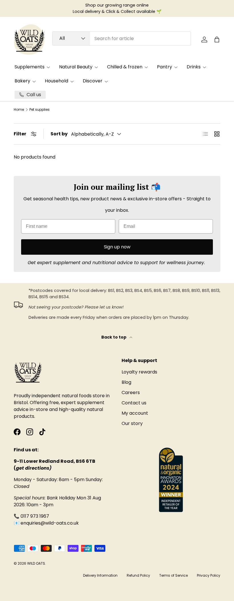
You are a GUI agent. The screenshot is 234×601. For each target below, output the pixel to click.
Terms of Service (173, 575)
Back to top (114, 337)
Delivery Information (100, 575)
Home (19, 109)
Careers (131, 392)
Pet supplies (39, 109)
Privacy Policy (208, 575)
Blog (126, 382)
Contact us (134, 403)
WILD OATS (36, 563)
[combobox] (122, 38)
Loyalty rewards (139, 372)
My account (135, 413)
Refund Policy (138, 575)
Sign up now (117, 247)
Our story (132, 423)
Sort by (59, 134)
